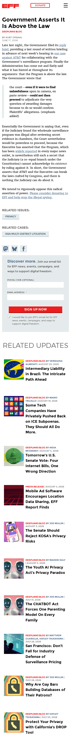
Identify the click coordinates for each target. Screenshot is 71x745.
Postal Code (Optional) (20, 280)
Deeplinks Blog (35, 361)
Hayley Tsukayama (51, 638)
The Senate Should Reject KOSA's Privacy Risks (46, 535)
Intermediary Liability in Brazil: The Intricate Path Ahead (45, 373)
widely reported (26, 151)
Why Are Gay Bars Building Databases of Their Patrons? (45, 689)
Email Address (15, 292)
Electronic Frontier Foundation (11, 6)
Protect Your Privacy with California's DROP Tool (46, 727)
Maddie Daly (57, 560)
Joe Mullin (56, 523)
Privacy (10, 216)
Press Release (35, 486)
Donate (40, 5)
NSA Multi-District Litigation (25, 233)
